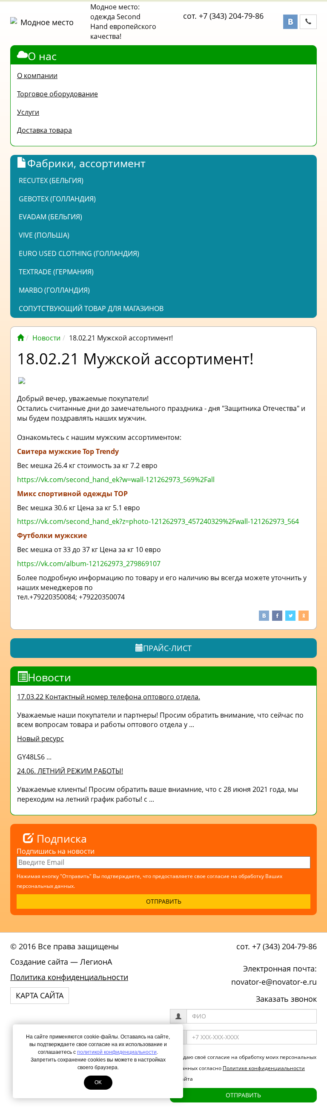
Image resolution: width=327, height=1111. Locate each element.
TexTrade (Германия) (56, 271)
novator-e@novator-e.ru (274, 982)
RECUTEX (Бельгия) (51, 180)
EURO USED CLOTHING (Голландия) (79, 253)
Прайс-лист (167, 648)
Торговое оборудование (57, 94)
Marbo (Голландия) (54, 290)
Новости (46, 338)
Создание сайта (39, 962)
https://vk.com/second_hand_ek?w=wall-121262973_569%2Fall (116, 479)
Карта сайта (39, 995)
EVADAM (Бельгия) (50, 216)
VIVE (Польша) (44, 235)
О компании (37, 75)
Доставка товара (44, 130)
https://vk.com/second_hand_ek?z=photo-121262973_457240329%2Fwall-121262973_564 (158, 521)
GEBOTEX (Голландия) (57, 199)
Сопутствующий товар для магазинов (91, 308)
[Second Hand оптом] (20, 338)
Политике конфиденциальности (264, 1068)
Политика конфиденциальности (69, 977)
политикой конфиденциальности (117, 1052)
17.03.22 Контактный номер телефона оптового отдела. (108, 696)
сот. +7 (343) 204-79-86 (223, 16)
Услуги (28, 112)
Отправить (243, 1095)
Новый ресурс (40, 738)
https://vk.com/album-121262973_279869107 (89, 563)
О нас (42, 56)
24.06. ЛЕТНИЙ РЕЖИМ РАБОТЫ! (70, 771)
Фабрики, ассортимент (86, 163)
